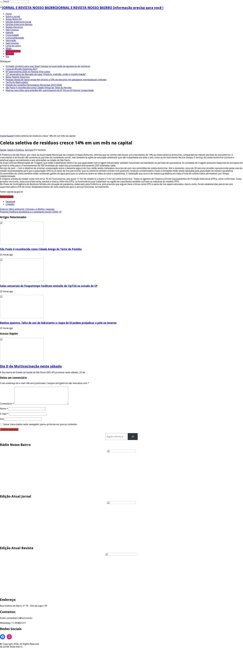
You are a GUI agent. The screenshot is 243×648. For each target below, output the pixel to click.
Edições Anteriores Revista (19, 24)
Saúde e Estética (15, 150)
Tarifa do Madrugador (17, 82)
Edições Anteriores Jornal (18, 21)
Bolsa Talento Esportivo (18, 77)
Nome (4, 408)
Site (2, 419)
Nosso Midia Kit (14, 19)
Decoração (11, 40)
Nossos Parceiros (14, 27)
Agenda (9, 32)
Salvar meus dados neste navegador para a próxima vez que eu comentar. (40, 424)
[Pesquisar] (133, 436)
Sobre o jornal (13, 16)
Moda (8, 48)
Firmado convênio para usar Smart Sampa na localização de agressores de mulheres (48, 66)
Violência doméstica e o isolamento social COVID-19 (30, 212)
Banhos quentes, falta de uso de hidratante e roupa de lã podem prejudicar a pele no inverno (58, 322)
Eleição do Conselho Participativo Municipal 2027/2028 (34, 85)
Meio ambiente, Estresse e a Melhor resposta (27, 209)
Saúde (10, 136)
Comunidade (12, 35)
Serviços (10, 53)
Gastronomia (12, 43)
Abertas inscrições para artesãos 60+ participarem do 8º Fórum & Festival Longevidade (50, 90)
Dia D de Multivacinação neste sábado (31, 366)
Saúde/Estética (13, 51)
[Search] (1, 2)
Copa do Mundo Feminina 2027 (21, 69)
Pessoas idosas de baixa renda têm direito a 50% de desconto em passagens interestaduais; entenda (56, 79)
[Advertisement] (121, 113)
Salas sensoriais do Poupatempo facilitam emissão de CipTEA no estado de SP (48, 285)
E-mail (4, 413)
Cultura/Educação (15, 37)
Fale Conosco (12, 29)
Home (9, 13)
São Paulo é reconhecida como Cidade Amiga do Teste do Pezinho (39, 87)
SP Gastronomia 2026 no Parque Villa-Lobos (28, 71)
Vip (7, 56)
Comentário (7, 403)
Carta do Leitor (13, 45)
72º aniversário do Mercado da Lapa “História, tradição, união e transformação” (46, 74)
